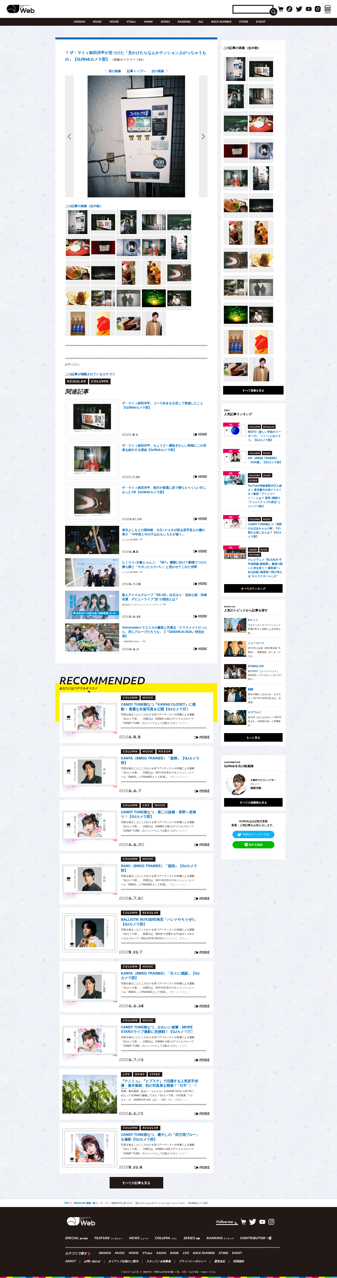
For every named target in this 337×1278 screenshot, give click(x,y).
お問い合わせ (92, 1261)
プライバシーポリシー (192, 1261)
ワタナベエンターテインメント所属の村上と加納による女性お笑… (264, 628)
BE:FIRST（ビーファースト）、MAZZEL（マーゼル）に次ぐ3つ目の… (265, 675)
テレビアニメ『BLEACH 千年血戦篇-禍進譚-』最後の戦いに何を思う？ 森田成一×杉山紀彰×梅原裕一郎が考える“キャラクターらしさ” (265, 568)
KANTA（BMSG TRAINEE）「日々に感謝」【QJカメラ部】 (160, 975)
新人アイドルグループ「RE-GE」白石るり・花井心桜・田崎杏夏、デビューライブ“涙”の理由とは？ (164, 597)
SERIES (165, 22)
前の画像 (115, 71)
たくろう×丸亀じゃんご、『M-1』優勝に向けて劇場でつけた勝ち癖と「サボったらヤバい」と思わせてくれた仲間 (164, 564)
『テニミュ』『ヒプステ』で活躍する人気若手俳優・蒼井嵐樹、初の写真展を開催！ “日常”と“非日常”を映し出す (159, 1084)
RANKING (184, 22)
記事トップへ (136, 71)
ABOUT (70, 1261)
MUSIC (97, 22)
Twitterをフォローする (256, 834)
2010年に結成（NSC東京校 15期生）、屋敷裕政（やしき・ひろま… (264, 651)
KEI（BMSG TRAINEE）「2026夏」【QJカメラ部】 (265, 460)
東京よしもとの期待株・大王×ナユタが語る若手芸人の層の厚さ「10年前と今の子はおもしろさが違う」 (163, 532)
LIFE (186, 1253)
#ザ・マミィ (72, 364)
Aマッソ (253, 620)
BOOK (174, 1253)
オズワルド (255, 712)
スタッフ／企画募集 (158, 1261)
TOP (66, 1203)
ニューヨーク (256, 643)
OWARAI (79, 22)
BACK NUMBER (221, 22)
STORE (243, 22)
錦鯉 (250, 689)
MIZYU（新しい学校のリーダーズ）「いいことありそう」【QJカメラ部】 (264, 436)
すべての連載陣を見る (253, 802)
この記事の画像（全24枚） (84, 206)
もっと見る (253, 737)
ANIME (148, 22)
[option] (253, 784)
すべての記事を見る (136, 1182)
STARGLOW (256, 666)
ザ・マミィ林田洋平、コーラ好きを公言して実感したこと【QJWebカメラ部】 (162, 405)
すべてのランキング (253, 588)
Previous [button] (228, 784)
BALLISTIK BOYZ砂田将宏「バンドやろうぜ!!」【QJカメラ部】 (159, 921)
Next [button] (276, 784)
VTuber (131, 22)
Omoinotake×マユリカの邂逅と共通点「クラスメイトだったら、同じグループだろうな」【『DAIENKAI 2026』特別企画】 (164, 631)
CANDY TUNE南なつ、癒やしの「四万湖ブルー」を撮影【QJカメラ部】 (160, 1136)
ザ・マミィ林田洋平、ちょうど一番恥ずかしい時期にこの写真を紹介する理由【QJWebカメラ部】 (164, 447)
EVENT (260, 22)
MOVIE (114, 22)
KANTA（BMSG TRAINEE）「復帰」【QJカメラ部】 (160, 760)
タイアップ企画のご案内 (123, 1261)
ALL (200, 22)
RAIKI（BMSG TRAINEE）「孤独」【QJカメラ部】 (159, 868)
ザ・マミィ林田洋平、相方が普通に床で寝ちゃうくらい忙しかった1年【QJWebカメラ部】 (164, 489)
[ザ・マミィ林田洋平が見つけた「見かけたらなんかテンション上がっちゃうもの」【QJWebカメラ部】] (78, 222)
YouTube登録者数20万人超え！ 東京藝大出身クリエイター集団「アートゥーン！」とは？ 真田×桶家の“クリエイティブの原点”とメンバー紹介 (265, 495)
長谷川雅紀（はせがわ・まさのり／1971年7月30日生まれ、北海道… (264, 698)
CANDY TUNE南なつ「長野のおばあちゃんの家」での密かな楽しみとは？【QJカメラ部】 (265, 530)
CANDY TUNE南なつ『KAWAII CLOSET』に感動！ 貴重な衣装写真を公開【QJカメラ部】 (158, 706)
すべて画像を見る (253, 390)
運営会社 (219, 1261)
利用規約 (238, 1261)
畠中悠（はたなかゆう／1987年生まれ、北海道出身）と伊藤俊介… (264, 721)
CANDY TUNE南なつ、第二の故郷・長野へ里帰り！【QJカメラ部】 (158, 814)
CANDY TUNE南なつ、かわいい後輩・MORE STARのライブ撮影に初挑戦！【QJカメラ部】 (157, 1029)
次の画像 (158, 71)
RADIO (161, 1253)
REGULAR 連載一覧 (84, 1203)
